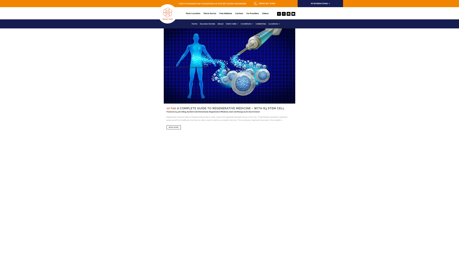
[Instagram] (284, 14)
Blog (184, 112)
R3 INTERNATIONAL (319, 3)
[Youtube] (293, 14)
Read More (174, 127)
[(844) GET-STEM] (255, 3)
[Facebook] (288, 14)
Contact (239, 13)
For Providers (252, 13)
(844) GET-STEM (267, 3)
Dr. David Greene (253, 112)
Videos (265, 13)
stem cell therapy (236, 112)
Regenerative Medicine (218, 112)
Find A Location (193, 13)
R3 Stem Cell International (197, 112)
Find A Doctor (210, 13)
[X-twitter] (279, 14)
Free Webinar (225, 13)
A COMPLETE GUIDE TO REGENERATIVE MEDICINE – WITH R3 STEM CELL (231, 108)
